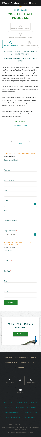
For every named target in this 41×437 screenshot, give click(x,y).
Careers (20, 367)
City (6, 190)
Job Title (7, 271)
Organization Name (11, 160)
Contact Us (8, 407)
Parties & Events (28, 363)
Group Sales (20, 10)
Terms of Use (19, 407)
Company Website (10, 220)
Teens (33, 358)
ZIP (5, 210)
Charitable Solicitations (30, 412)
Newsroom (33, 402)
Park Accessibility (21, 402)
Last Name (8, 261)
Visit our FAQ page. (20, 125)
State (6, 200)
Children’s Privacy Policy (11, 412)
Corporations (11, 363)
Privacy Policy (31, 407)
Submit (10, 302)
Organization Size (10, 231)
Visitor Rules (8, 402)
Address (7, 170)
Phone (6, 291)
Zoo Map (8, 358)
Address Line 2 (9, 180)
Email (6, 281)
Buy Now (20, 334)
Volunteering (22, 358)
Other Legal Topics (29, 417)
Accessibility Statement (13, 417)
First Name (8, 251)
